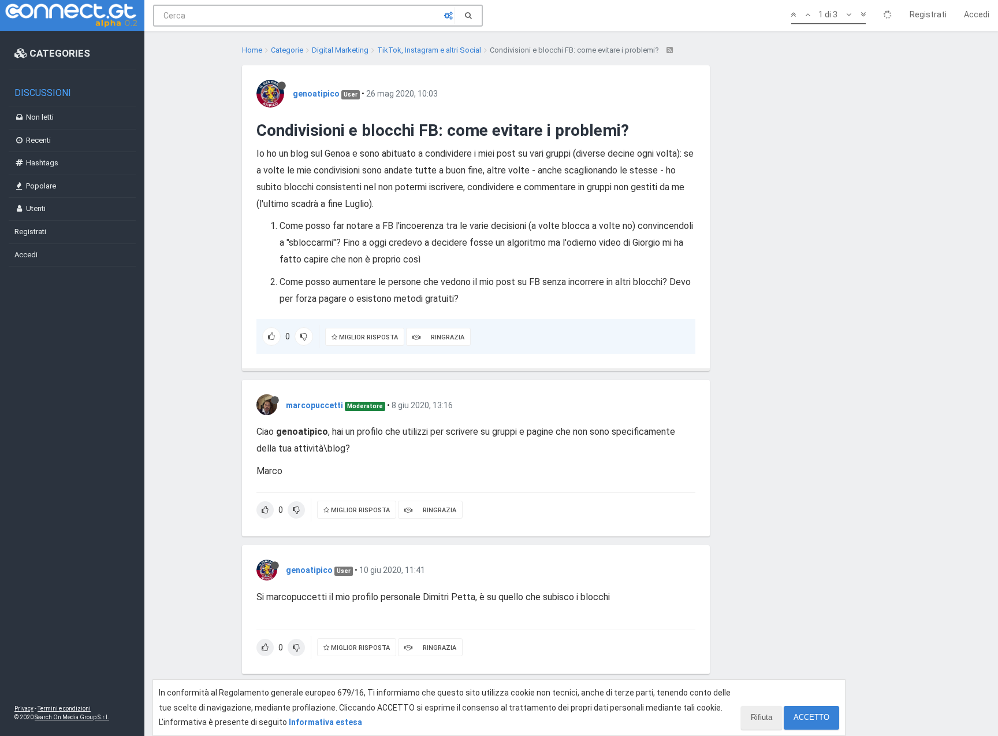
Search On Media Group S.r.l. (72, 717)
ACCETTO (811, 717)
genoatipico (316, 93)
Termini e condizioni (64, 708)
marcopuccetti (314, 405)
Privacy (23, 708)
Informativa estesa (325, 722)
